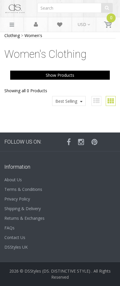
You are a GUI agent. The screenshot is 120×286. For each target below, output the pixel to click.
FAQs (9, 228)
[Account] (36, 24)
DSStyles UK (16, 247)
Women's (33, 35)
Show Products (60, 75)
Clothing (12, 35)
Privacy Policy (17, 199)
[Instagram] (81, 142)
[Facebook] (69, 142)
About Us (13, 179)
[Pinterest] (94, 142)
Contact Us (14, 237)
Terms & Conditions (23, 189)
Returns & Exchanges (24, 218)
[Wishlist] (59, 25)
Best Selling (66, 101)
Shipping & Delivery (22, 208)
